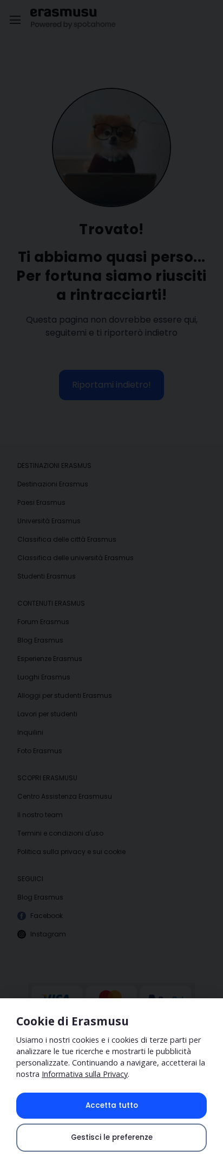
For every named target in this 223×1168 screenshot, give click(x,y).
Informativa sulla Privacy (85, 1074)
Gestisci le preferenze (112, 1137)
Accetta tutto (112, 1105)
